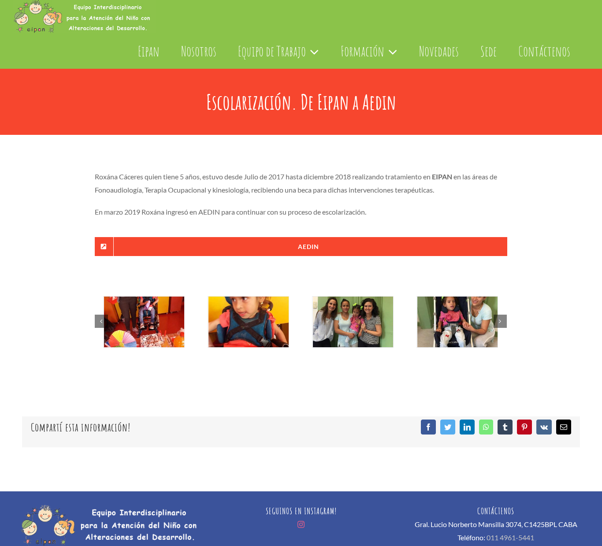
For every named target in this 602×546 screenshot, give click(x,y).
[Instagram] (301, 524)
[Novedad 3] (144, 322)
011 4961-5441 (510, 537)
